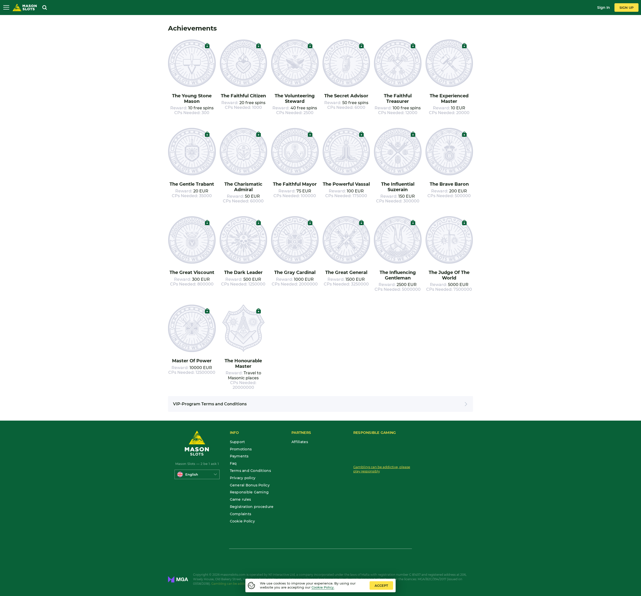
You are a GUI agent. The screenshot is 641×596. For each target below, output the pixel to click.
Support (237, 442)
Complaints (240, 514)
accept (381, 585)
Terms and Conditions (250, 471)
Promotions (241, 449)
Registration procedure (252, 507)
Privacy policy (243, 478)
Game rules (240, 499)
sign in (603, 7)
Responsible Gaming (249, 492)
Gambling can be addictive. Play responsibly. (244, 583)
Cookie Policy (242, 521)
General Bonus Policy (250, 485)
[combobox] (197, 474)
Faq (233, 463)
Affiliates (299, 442)
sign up (626, 8)
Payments (239, 456)
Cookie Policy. (322, 587)
